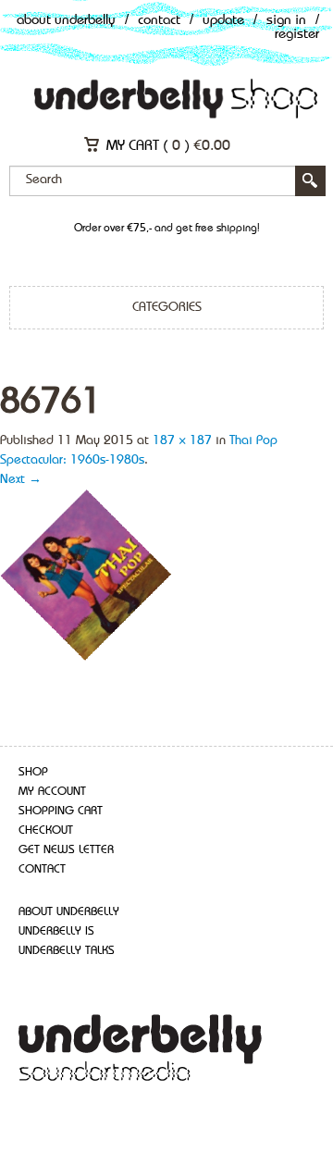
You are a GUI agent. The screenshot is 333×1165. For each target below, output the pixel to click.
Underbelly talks (66, 951)
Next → (21, 479)
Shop (33, 772)
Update (223, 21)
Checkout (45, 830)
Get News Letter (66, 850)
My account (52, 792)
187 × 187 (182, 440)
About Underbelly (66, 21)
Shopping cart (60, 811)
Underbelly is (56, 931)
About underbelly (68, 912)
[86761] (86, 574)
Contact (159, 21)
